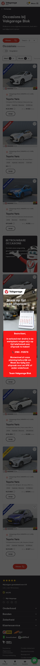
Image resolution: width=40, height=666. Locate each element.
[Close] (33, 292)
